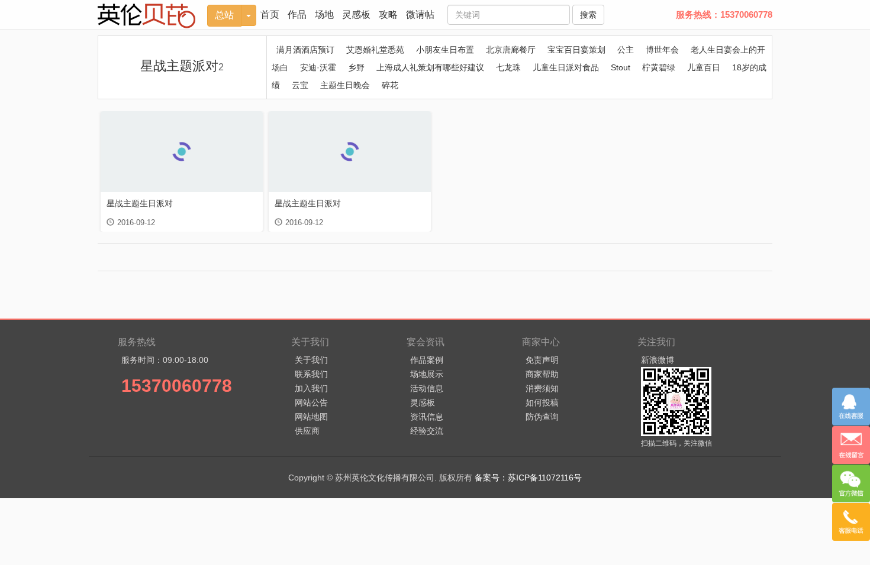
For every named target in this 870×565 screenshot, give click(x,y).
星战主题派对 (182, 66)
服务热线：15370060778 (724, 14)
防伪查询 (542, 416)
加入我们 (311, 388)
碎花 (390, 85)
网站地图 (311, 416)
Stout (620, 67)
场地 (324, 14)
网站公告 (311, 402)
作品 (297, 14)
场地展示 (426, 374)
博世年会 (662, 49)
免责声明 (542, 360)
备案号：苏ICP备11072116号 (528, 477)
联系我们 (311, 374)
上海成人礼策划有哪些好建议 (430, 67)
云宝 (300, 85)
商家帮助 (542, 374)
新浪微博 (657, 360)
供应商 (307, 431)
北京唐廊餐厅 (511, 49)
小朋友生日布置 (445, 49)
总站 (224, 15)
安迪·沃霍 (318, 67)
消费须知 (542, 388)
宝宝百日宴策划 (576, 49)
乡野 (356, 67)
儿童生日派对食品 (566, 67)
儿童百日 (703, 67)
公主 (625, 49)
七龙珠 (508, 67)
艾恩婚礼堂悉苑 (375, 49)
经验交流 (426, 431)
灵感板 (356, 14)
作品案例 (426, 360)
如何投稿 (542, 402)
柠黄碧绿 (658, 67)
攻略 (388, 14)
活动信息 (426, 388)
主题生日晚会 (345, 85)
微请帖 (420, 14)
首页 (269, 14)
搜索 (588, 15)
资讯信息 (426, 416)
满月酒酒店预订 (305, 49)
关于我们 (311, 360)
